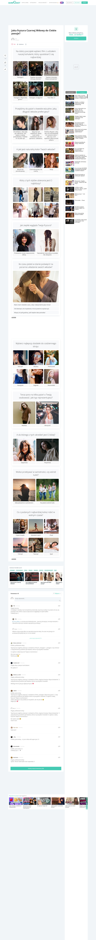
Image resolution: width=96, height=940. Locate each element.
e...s (16, 629)
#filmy (25, 570)
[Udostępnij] (5, 69)
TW (14, 606)
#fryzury (30, 570)
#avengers (12, 570)
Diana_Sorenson (17, 643)
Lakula (14, 690)
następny (82, 92)
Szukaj (70, 2)
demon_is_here (17, 674)
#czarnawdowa (19, 570)
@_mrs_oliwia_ (16, 621)
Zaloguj (77, 2)
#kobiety (36, 570)
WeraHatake (16, 746)
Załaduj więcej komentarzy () (36, 768)
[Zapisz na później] (26, 44)
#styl (55, 570)
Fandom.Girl (16, 663)
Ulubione (21, 44)
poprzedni (70, 92)
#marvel (41, 570)
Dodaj (84, 2)
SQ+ (62, 2)
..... (16, 38)
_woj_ (14, 737)
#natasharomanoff (49, 570)
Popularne (25, 2)
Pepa (14, 727)
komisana (15, 757)
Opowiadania (53, 2)
